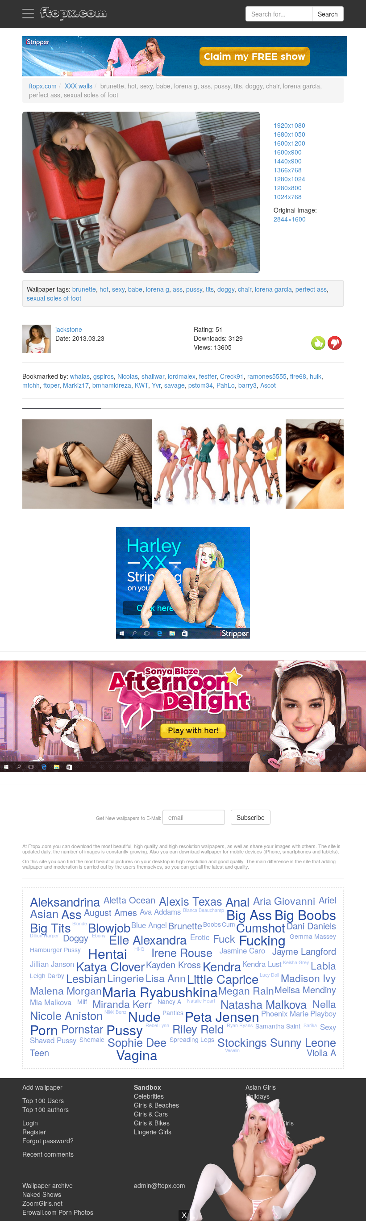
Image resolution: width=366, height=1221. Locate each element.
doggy (225, 288)
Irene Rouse (181, 952)
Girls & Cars (151, 1113)
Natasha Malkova (263, 1004)
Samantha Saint (277, 1025)
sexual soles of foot (54, 297)
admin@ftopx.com (159, 1185)
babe (135, 288)
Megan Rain (246, 990)
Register (34, 1131)
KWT (141, 385)
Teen (39, 1052)
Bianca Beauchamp (203, 910)
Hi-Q (139, 948)
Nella (324, 1003)
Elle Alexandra (148, 939)
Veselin (232, 1050)
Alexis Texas (190, 901)
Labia (323, 965)
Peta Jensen (222, 1016)
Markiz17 (76, 385)
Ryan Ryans (240, 1025)
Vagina (137, 1054)
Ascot (268, 385)
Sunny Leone (303, 1042)
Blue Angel (149, 925)
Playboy (323, 1013)
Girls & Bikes (152, 1122)
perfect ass (311, 288)
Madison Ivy (308, 977)
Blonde (79, 923)
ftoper (51, 385)
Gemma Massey (313, 936)
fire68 (298, 376)
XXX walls (78, 85)
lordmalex (181, 376)
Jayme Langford (304, 951)
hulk (315, 376)
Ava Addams (160, 911)
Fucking (262, 939)
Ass (71, 914)
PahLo (225, 385)
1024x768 (288, 196)
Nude (144, 1016)
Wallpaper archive (47, 1185)
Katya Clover (110, 966)
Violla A (321, 1052)
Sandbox (147, 1087)
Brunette (185, 925)
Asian (44, 913)
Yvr (156, 385)
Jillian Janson (52, 963)
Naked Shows (41, 1194)
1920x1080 (289, 125)
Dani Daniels (311, 925)
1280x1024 (289, 178)
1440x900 (288, 160)
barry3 (247, 385)
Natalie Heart (201, 1000)
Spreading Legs (192, 1039)
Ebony (98, 935)
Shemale (91, 1039)
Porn (44, 1029)
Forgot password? (48, 1140)
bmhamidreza (111, 385)
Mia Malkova (50, 1002)
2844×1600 (290, 218)
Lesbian (86, 978)
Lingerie (125, 977)
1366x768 (288, 169)
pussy (194, 288)
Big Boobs (305, 914)
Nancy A (169, 1001)
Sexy (328, 1026)
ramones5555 (267, 376)
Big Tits (50, 927)
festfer (207, 376)
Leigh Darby (47, 975)
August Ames (110, 912)
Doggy (75, 937)
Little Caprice (222, 978)
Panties (172, 1012)
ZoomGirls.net (42, 1203)
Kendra (222, 966)
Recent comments (48, 1154)
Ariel (327, 899)
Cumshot (260, 927)
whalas (80, 376)
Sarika (310, 1025)
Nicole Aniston (66, 1015)
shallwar (152, 376)
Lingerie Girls (152, 1131)
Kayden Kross (173, 964)
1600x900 (288, 151)
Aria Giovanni (284, 900)
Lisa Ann (166, 977)
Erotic (199, 937)
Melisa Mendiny (305, 989)
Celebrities (149, 1095)
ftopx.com (43, 85)
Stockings (242, 1042)
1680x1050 (289, 134)
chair (244, 288)
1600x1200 (289, 142)
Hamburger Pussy (55, 949)
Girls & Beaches (156, 1104)
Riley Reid (198, 1028)
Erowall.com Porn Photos (57, 1212)
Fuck (224, 938)
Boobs (212, 924)
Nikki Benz (115, 1011)
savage (174, 385)
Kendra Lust (262, 963)
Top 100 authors (45, 1109)
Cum (228, 924)
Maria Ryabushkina (160, 991)
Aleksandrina (65, 901)
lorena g (157, 288)
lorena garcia (273, 288)
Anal (237, 901)
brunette (84, 288)
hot (104, 288)
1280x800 (288, 187)
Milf (82, 1001)
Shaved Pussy (53, 1040)
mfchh (31, 385)
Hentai (107, 953)
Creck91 (232, 376)
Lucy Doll (269, 974)
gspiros (103, 376)
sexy (118, 288)
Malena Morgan (66, 990)
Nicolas (127, 376)
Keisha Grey (296, 962)
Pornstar (82, 1028)
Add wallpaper (42, 1087)
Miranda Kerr (122, 1003)
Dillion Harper (44, 935)
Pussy (124, 1029)
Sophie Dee (137, 1042)
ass (178, 288)
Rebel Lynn (157, 1025)
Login (30, 1122)
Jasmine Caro (242, 950)
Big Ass (249, 914)
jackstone (68, 329)
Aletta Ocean (129, 899)
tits (210, 288)
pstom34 (200, 385)
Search (328, 13)
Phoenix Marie (284, 1013)
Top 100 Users (43, 1100)
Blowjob (109, 927)
